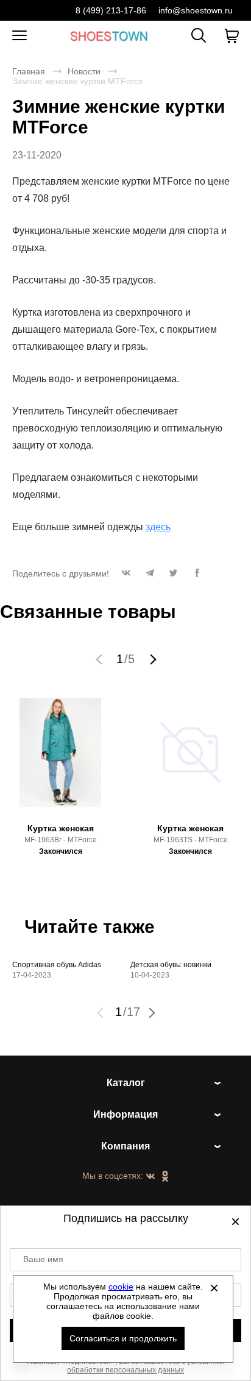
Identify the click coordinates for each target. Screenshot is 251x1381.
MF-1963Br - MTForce (60, 840)
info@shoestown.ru (195, 10)
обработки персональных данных (125, 1370)
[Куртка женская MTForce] (60, 758)
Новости (84, 71)
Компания (125, 1146)
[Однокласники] (165, 1177)
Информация (125, 1114)
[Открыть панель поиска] (198, 35)
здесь (158, 527)
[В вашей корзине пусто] (231, 36)
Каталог (126, 1082)
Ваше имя (43, 1259)
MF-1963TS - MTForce (191, 840)
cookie (120, 1286)
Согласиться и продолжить (123, 1338)
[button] (125, 576)
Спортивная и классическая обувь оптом (109, 35)
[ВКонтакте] (150, 1177)
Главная (28, 71)
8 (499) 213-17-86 (111, 10)
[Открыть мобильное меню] (19, 36)
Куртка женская (60, 828)
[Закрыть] (214, 1288)
